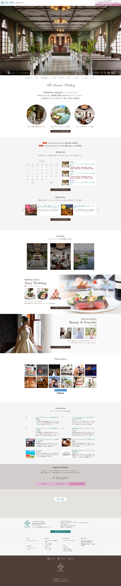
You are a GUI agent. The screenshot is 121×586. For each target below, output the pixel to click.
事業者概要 (56, 579)
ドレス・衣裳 (84, 78)
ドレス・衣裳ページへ (60, 347)
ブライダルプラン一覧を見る (60, 219)
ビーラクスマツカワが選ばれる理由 (60, 131)
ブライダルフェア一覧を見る (60, 189)
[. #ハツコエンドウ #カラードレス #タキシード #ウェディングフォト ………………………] (54, 382)
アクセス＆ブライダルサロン (69, 540)
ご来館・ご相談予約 (67, 549)
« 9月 (32, 182)
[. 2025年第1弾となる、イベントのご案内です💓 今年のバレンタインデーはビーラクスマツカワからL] (42, 370)
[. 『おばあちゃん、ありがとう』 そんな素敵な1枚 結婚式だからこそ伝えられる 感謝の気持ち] (78, 370)
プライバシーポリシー (64, 579)
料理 (76, 78)
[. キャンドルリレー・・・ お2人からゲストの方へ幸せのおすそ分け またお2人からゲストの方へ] (42, 382)
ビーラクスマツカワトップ (32, 540)
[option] (42, 209)
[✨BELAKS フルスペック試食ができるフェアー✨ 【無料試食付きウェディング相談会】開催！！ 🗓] (30, 370)
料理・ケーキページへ (60, 307)
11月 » (51, 182)
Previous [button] (22, 209)
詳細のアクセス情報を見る (66, 527)
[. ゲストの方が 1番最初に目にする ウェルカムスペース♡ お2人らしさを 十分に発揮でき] (66, 370)
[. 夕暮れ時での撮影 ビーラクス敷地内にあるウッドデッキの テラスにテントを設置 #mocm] (54, 370)
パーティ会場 (60, 78)
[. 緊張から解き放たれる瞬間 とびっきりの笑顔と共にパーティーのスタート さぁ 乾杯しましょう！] (90, 382)
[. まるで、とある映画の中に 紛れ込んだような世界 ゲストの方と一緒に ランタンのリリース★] (90, 370)
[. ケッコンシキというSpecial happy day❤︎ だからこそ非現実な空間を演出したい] (66, 382)
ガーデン (68, 78)
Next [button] (98, 209)
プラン (36, 78)
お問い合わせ (99, 4)
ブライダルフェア (28, 78)
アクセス (92, 78)
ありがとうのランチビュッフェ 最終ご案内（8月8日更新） (63, 143)
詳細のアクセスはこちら (60, 531)
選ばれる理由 (44, 78)
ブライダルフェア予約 (116, 4)
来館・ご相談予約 (107, 4)
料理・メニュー (48, 547)
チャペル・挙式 (52, 78)
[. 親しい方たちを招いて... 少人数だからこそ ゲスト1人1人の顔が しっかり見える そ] (30, 382)
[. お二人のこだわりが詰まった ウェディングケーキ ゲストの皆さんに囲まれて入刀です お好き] (78, 382)
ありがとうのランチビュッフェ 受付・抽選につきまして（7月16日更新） (63, 145)
